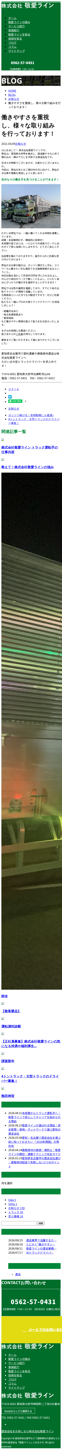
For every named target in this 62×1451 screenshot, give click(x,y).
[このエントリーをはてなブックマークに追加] (10, 397)
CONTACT (13, 72)
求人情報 (15, 1216)
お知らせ (20, 144)
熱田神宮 (7, 1096)
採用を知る (15, 38)
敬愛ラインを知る (19, 34)
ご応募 (19, 334)
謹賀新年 (7, 1061)
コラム (12, 47)
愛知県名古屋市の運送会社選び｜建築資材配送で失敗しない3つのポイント (34, 1162)
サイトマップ (16, 51)
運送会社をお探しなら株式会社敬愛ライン (27, 1431)
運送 (18, 1274)
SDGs (12, 1204)
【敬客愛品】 (11, 1011)
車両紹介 (13, 30)
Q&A (12, 1200)
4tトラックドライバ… (40, 1252)
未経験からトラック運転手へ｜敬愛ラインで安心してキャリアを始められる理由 (34, 1117)
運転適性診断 (11, 1026)
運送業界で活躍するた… (41, 1240)
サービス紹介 (16, 26)
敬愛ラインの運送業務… (41, 1248)
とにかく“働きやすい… (40, 1244)
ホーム (12, 18)
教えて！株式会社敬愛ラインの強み (27, 467)
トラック (15, 1212)
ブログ (12, 43)
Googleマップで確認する (18, 1411)
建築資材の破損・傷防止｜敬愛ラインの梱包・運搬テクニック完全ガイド (34, 1152)
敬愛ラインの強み (19, 22)
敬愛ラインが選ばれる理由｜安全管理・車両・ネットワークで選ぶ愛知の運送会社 (34, 1129)
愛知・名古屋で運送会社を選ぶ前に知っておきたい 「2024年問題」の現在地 (34, 1142)
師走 (4, 996)
